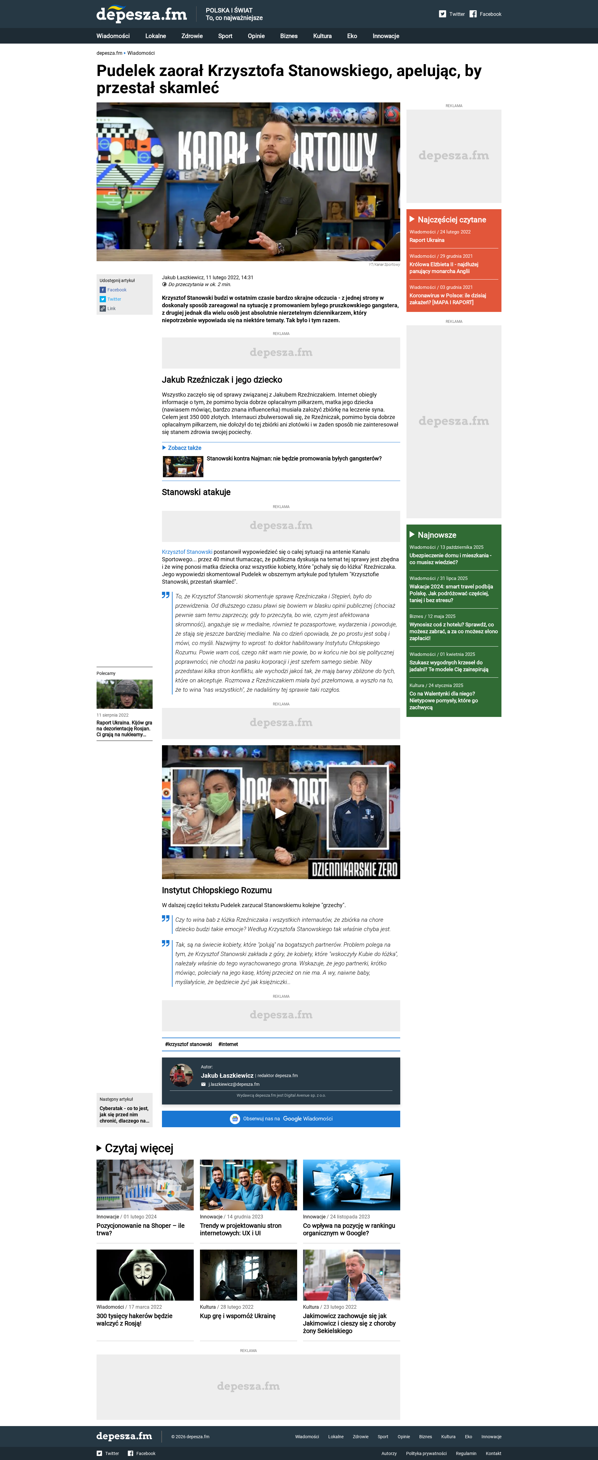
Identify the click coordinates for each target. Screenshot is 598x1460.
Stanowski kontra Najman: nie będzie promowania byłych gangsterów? (294, 458)
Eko (352, 36)
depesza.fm (109, 53)
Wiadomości (113, 36)
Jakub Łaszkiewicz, (183, 277)
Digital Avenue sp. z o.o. (305, 1095)
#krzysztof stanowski (188, 1044)
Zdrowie (192, 36)
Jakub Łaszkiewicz (227, 1075)
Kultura (322, 36)
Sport (225, 36)
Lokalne (155, 36)
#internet (228, 1044)
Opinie (256, 36)
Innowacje (386, 36)
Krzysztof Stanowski (187, 552)
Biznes (289, 36)
